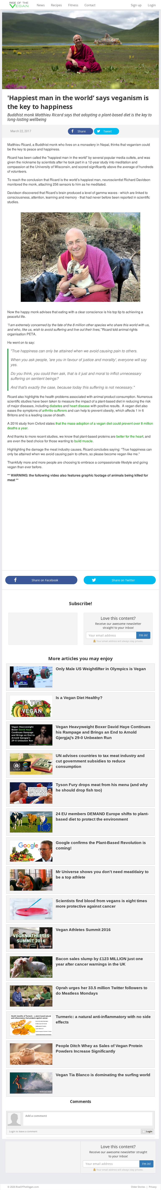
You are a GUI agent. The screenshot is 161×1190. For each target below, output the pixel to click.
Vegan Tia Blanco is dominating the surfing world (103, 1075)
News (42, 5)
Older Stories (138, 1186)
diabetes (55, 406)
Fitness (73, 5)
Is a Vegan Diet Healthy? (79, 698)
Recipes (56, 5)
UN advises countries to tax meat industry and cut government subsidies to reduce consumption (100, 761)
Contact (89, 5)
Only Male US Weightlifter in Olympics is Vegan (101, 669)
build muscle (83, 441)
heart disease (80, 406)
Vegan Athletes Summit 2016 (83, 929)
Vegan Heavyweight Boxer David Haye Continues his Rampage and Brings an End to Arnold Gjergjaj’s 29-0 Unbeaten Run (103, 732)
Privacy (153, 1186)
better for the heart (129, 436)
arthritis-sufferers (54, 410)
